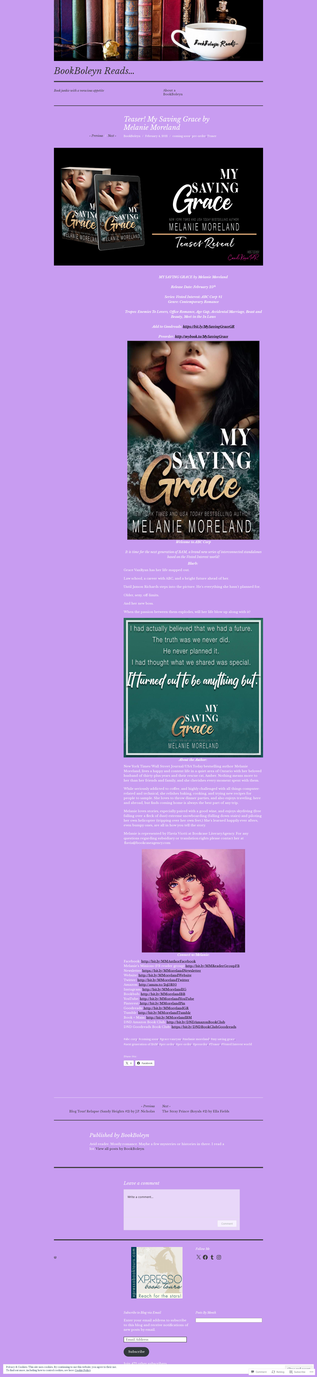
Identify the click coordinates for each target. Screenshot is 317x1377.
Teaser (211, 136)
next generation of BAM (141, 1044)
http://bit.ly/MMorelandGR (166, 1008)
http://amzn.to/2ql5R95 (158, 985)
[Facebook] (205, 1257)
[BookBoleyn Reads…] (158, 30)
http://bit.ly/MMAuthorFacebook (168, 961)
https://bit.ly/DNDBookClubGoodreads (204, 1027)
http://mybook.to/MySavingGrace (201, 337)
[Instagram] (219, 1257)
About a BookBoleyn (173, 92)
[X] (198, 1257)
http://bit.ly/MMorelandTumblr (164, 1013)
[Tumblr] (212, 1257)
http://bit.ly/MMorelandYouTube (167, 999)
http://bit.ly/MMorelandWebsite (165, 975)
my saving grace (223, 1039)
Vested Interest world (237, 1044)
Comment (227, 1223)
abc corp (131, 1039)
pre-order (199, 136)
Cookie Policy (83, 1370)
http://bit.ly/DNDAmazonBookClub (196, 1022)
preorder (201, 1044)
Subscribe (136, 1352)
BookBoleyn (132, 136)
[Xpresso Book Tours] (157, 1297)
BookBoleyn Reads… (94, 70)
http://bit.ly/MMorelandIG (164, 989)
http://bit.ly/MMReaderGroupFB (212, 966)
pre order (167, 1044)
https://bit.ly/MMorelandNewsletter (171, 971)
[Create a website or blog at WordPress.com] (55, 1257)
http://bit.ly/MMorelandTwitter (163, 980)
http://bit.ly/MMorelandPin (162, 1003)
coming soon (181, 136)
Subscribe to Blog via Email (142, 1312)
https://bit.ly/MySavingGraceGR (208, 327)
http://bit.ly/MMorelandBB (163, 994)
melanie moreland (196, 1039)
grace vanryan (171, 1039)
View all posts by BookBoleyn (120, 1149)
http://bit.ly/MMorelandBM (169, 1017)
